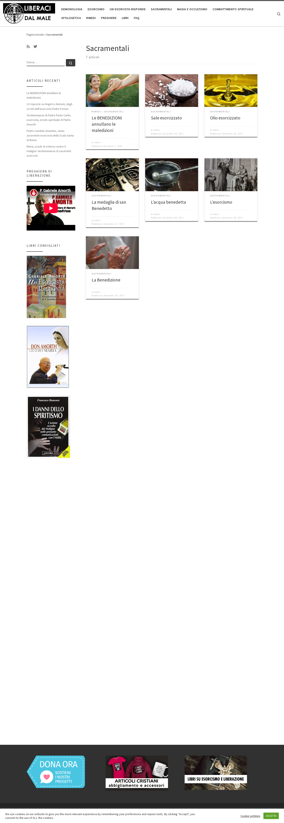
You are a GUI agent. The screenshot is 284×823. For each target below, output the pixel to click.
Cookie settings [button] (250, 816)
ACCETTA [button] (271, 816)
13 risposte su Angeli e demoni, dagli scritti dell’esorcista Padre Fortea (49, 106)
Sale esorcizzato (166, 118)
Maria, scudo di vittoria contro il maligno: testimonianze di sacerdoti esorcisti (49, 151)
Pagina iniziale (35, 34)
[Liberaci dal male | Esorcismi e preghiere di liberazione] (29, 12)
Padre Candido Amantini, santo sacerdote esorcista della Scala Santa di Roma (50, 135)
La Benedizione (106, 280)
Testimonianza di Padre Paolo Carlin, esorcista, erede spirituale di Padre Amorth (49, 119)
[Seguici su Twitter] (35, 47)
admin (97, 142)
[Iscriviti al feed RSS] (28, 47)
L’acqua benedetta (168, 202)
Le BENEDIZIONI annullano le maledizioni (107, 124)
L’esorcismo (221, 202)
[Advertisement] (51, 597)
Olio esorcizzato (225, 118)
